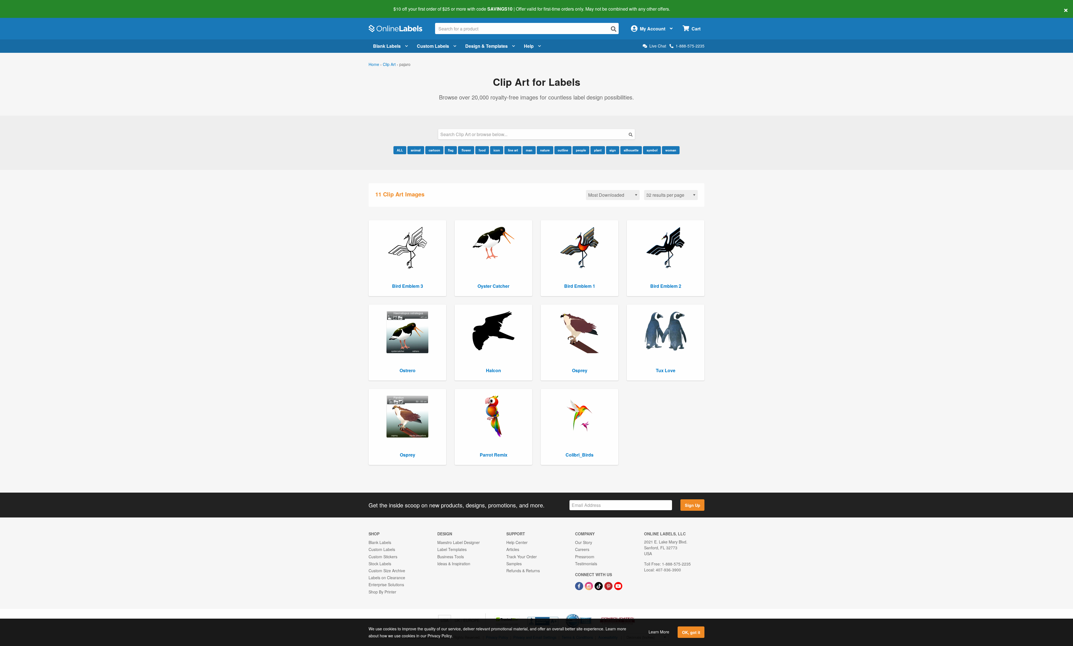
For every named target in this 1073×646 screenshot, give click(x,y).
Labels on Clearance (387, 577)
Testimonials (586, 563)
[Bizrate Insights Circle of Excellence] (589, 614)
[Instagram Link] (589, 585)
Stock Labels (380, 563)
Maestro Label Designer (458, 542)
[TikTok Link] (599, 585)
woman (670, 150)
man (529, 150)
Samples (514, 563)
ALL (400, 150)
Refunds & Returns (523, 570)
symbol (652, 150)
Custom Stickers (383, 556)
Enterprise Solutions (386, 584)
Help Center (517, 542)
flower (466, 150)
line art (513, 150)
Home (374, 64)
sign (612, 150)
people (581, 150)
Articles (512, 549)
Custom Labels (433, 46)
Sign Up (692, 505)
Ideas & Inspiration (453, 563)
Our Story (583, 542)
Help (529, 46)
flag (451, 150)
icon (496, 150)
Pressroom (584, 556)
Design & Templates (486, 46)
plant (598, 150)
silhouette (631, 150)
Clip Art (389, 64)
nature (545, 150)
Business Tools (450, 556)
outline (563, 150)
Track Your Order (521, 556)
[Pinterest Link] (609, 585)
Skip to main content (20, 5)
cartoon (434, 150)
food (482, 150)
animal (416, 150)
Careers (582, 549)
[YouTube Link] (618, 585)
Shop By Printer (382, 592)
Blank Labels (387, 46)
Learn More (659, 632)
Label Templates (452, 549)
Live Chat (657, 46)
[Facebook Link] (579, 585)
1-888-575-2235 (690, 46)
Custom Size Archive (387, 570)
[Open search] (614, 29)
